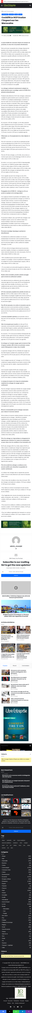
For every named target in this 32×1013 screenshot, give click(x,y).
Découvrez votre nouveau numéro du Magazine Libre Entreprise (7, 637)
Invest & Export (6, 901)
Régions (4, 924)
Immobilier (4, 895)
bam (14, 840)
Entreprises (5, 881)
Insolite (3, 897)
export (3, 845)
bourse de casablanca (6, 842)
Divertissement (5, 874)
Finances (4, 888)
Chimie (3, 865)
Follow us (4, 951)
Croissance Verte (6, 869)
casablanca (15, 842)
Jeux (4, 911)
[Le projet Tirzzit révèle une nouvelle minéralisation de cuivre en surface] (24, 647)
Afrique (3, 856)
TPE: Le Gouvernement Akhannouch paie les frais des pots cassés (23, 637)
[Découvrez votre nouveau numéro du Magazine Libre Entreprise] (8, 630)
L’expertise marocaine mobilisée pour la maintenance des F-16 (7, 656)
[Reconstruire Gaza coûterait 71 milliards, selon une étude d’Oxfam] (6, 686)
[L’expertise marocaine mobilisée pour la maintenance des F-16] (8, 648)
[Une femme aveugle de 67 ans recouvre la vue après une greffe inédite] (6, 693)
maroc (20, 845)
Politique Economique (7, 922)
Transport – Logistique (7, 945)
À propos (22, 1000)
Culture (4, 872)
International (5, 899)
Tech (3, 936)
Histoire (4, 892)
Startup (4, 931)
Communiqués (10, 11)
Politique (4, 920)
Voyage (5, 913)
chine (21, 842)
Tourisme (4, 943)
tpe (8, 847)
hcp (10, 845)
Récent (14, 665)
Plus (3, 917)
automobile (9, 840)
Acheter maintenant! (20, 1003)
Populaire (5, 665)
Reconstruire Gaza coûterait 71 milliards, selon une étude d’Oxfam (20, 686)
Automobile (4, 860)
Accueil (4, 11)
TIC (3, 940)
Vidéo (3, 947)
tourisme (3, 847)
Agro (3, 858)
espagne (26, 842)
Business (4, 863)
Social (3, 927)
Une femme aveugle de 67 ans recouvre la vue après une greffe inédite (20, 693)
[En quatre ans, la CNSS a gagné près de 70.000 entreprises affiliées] (26, 806)
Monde (3, 906)
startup (28, 845)
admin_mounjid (6, 35)
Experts (4, 883)
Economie (11, 14)
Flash (16, 14)
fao (7, 845)
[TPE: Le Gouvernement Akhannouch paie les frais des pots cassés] (24, 630)
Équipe (27, 1000)
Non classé (5, 915)
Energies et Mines (6, 879)
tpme (12, 847)
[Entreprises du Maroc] (10, 5)
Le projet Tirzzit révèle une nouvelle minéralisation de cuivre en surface (23, 656)
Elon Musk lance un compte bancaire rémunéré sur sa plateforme (19, 679)
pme (24, 845)
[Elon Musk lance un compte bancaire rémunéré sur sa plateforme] (6, 679)
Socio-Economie (6, 929)
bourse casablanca (21, 840)
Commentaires (25, 665)
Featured (4, 885)
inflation (15, 845)
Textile (3, 938)
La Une (20, 14)
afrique (3, 840)
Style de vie (5, 933)
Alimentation (6, 908)
